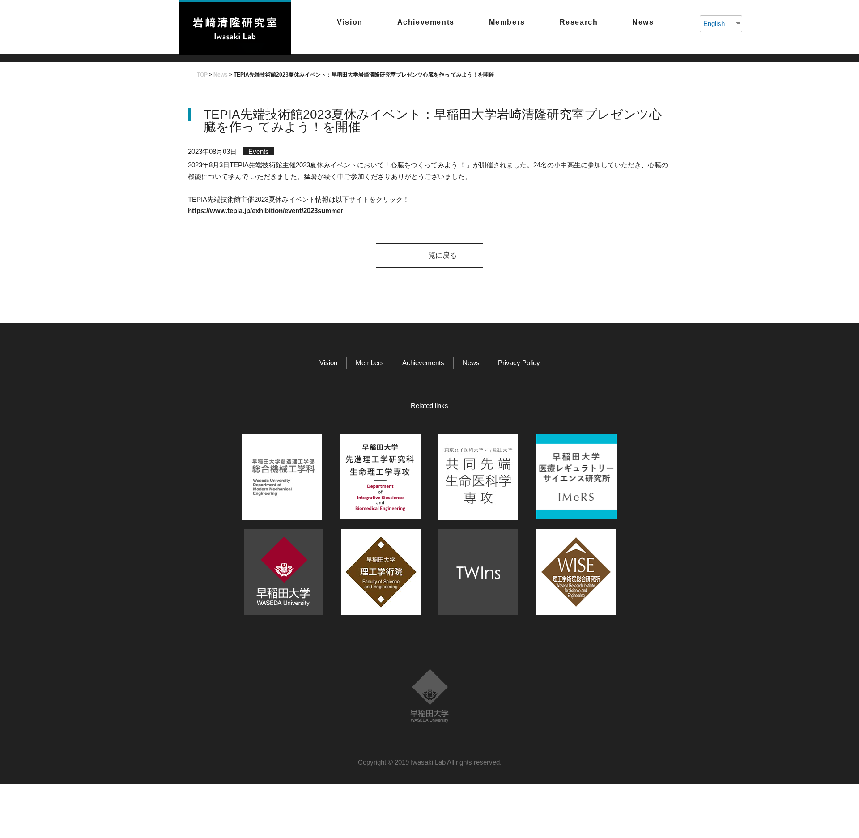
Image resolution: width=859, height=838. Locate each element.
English (714, 23)
